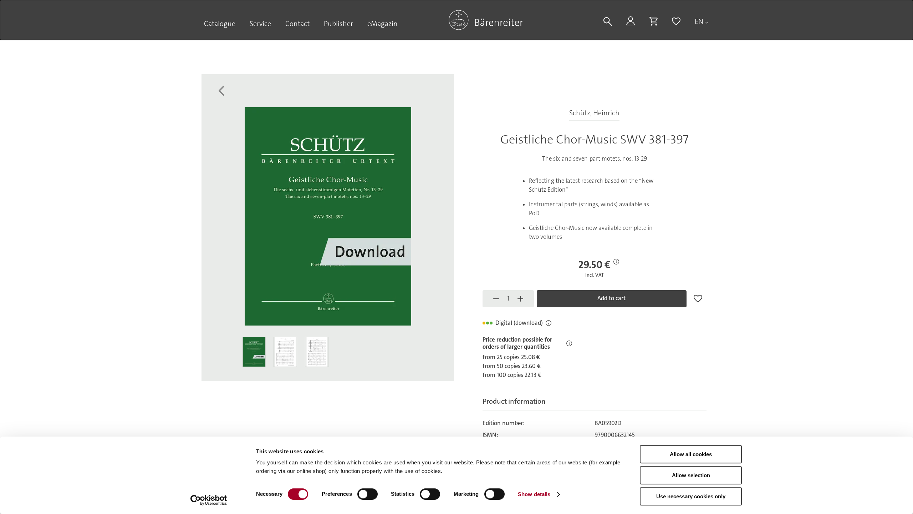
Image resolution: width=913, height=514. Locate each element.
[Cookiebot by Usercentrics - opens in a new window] (209, 500)
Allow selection (691, 475)
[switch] (367, 494)
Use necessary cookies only (690, 496)
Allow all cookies (691, 454)
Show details (534, 494)
